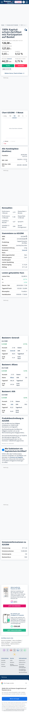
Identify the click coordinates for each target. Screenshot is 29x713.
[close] (26, 683)
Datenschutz (22, 662)
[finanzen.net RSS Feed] (14, 654)
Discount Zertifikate (6, 640)
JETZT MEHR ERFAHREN (14, 630)
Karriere (3, 662)
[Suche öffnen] (23, 2)
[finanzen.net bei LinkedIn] (18, 650)
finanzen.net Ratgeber (16, 457)
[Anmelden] (27, 2)
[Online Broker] (9, 2)
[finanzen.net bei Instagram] (4, 650)
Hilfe (11, 660)
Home (2, 25)
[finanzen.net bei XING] (21, 650)
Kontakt (3, 660)
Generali (9, 58)
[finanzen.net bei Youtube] (11, 650)
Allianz (12, 377)
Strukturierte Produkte (12, 25)
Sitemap (3, 666)
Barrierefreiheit (23, 672)
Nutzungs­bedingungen (22, 667)
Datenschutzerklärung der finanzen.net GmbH (15, 709)
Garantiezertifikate (16, 642)
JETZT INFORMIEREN (15, 606)
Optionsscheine (15, 644)
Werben (12, 662)
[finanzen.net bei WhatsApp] (24, 650)
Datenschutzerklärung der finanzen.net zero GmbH (13, 710)
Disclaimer (21, 664)
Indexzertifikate (5, 644)
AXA (12, 404)
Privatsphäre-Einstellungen (22, 670)
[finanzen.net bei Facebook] (7, 650)
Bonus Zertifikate (17, 640)
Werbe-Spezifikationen (14, 665)
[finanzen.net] (9, 1)
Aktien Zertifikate (5, 642)
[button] (18, 2)
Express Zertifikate (6, 645)
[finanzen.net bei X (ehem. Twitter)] (14, 650)
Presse (3, 664)
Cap (5, 143)
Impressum (22, 660)
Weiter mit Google (14, 698)
